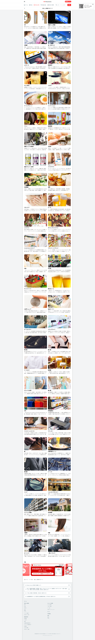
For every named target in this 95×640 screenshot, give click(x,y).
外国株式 (25, 626)
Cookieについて (58, 633)
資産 (25, 604)
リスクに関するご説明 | (50, 633)
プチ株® (25, 619)
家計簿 (25, 607)
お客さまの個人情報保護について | (43, 633)
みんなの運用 (49, 604)
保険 (25, 621)
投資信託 (25, 618)
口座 (25, 606)
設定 (48, 615)
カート (49, 611)
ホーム (27, 579)
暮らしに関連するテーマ (38, 579)
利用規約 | (55, 633)
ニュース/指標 (26, 613)
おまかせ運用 (26, 627)
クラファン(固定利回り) (27, 624)
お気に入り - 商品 (26, 629)
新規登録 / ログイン (68, 1)
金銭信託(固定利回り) (27, 623)
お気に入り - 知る (26, 614)
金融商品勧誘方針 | (37, 633)
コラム (25, 611)
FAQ (48, 617)
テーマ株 (31, 579)
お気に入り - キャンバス (51, 609)
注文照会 (49, 613)
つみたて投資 (49, 606)
